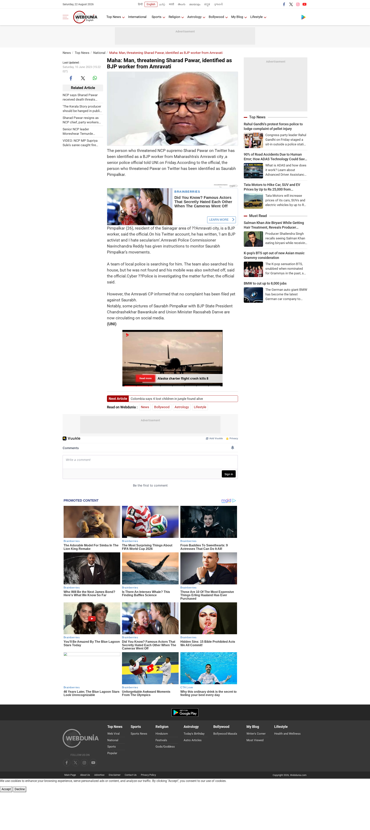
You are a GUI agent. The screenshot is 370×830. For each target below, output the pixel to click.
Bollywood (216, 17)
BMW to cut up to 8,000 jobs (265, 283)
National (99, 53)
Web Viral (113, 733)
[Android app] (185, 712)
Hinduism (162, 733)
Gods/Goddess (165, 746)
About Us (85, 774)
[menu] (66, 17)
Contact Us (131, 774)
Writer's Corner (256, 733)
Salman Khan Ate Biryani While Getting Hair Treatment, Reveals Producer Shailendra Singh (274, 225)
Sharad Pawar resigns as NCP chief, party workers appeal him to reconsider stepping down (81, 120)
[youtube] (304, 4)
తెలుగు (181, 4)
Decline (20, 789)
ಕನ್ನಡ (207, 4)
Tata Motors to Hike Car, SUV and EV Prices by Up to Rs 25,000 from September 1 (272, 187)
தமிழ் (162, 4)
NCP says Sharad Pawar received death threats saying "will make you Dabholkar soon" (80, 97)
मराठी (171, 4)
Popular (112, 753)
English (151, 4)
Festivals (161, 740)
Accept (6, 789)
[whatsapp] (94, 78)
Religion (174, 17)
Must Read (258, 216)
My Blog (237, 17)
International (137, 17)
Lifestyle (256, 17)
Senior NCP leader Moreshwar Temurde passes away (78, 131)
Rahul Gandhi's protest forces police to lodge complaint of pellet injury (273, 126)
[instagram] (298, 4)
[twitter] (291, 4)
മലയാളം (194, 4)
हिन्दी (140, 4)
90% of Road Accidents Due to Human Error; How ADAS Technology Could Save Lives (275, 156)
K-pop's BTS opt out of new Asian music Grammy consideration (274, 255)
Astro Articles (193, 740)
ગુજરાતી (218, 4)
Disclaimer (114, 774)
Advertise (99, 774)
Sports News (139, 733)
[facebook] (284, 4)
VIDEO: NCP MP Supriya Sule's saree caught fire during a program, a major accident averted (81, 142)
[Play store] (303, 17)
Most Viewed (254, 740)
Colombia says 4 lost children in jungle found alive (167, 399)
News (67, 53)
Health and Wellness (287, 733)
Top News (113, 17)
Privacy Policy (148, 774)
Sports (156, 17)
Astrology (194, 17)
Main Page (70, 774)
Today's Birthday (194, 733)
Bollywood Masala (225, 733)
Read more (145, 378)
